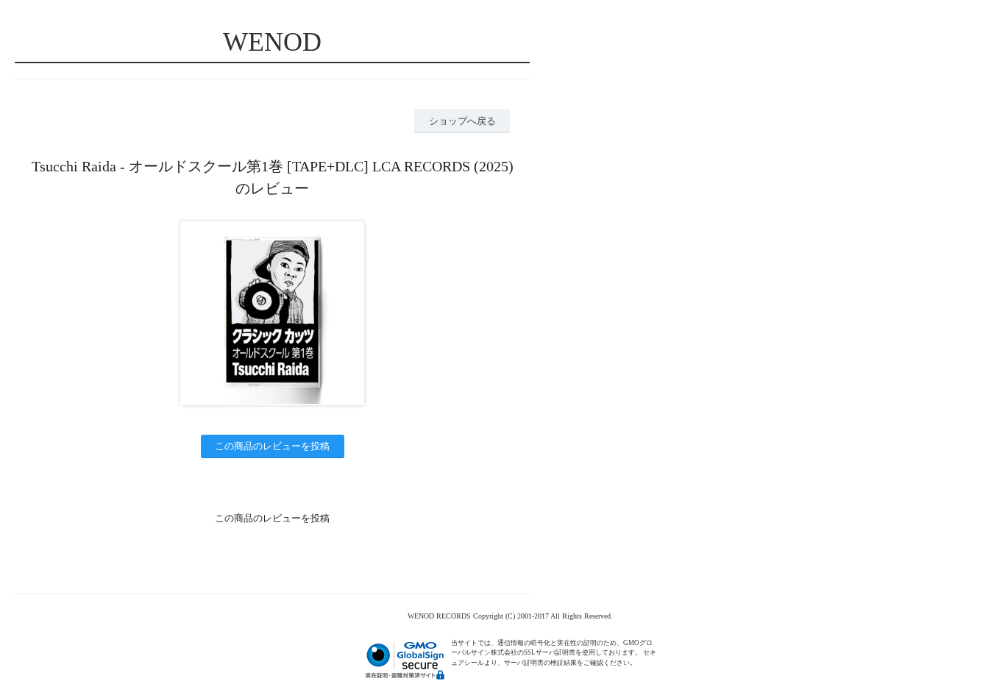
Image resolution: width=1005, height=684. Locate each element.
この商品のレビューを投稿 (272, 446)
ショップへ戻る (462, 121)
